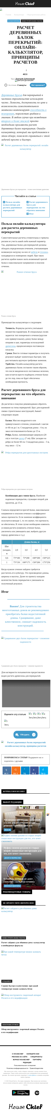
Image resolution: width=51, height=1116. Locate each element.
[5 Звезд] (6, 723)
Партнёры (37, 1059)
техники (44, 252)
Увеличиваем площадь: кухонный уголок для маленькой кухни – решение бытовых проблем (22, 823)
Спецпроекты (36, 1057)
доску (21, 438)
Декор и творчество (12, 858)
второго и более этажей (15, 121)
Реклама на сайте (19, 1057)
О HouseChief (17, 1054)
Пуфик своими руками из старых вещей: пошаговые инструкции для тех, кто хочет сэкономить (22, 851)
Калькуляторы (13, 21)
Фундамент (6, 981)
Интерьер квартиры (12, 886)
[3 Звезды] (39, 715)
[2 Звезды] (35, 715)
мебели (34, 252)
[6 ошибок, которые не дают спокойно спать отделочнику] (23, 876)
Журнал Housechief (21, 1059)
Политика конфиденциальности (17, 1068)
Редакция (27, 1062)
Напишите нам (33, 1054)
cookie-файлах (32, 1075)
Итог (30, 214)
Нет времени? (38, 85)
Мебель (7, 830)
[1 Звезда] (31, 715)
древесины (10, 346)
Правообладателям (36, 1068)
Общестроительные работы (32, 21)
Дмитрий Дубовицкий (25, 79)
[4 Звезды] (44, 715)
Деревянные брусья (11, 95)
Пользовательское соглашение (25, 1065)
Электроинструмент (10, 1024)
